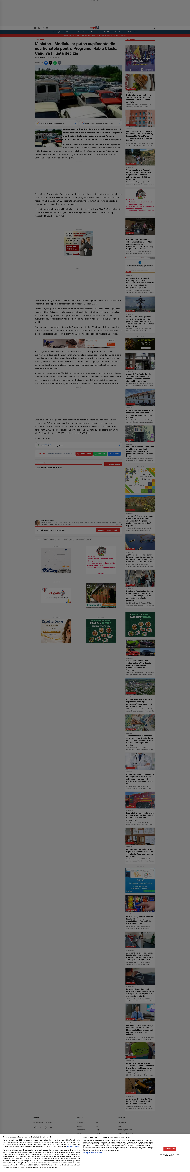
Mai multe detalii (73, 1146)
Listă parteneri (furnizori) (92, 1153)
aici (19, 1161)
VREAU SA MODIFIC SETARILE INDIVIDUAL (169, 1154)
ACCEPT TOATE (170, 1149)
